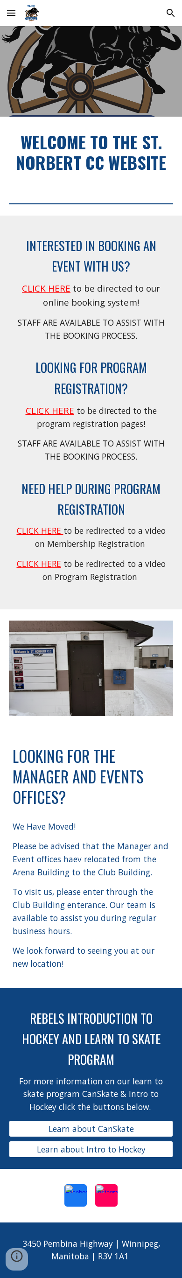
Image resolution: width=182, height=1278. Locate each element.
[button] (11, 13)
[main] (91, 152)
